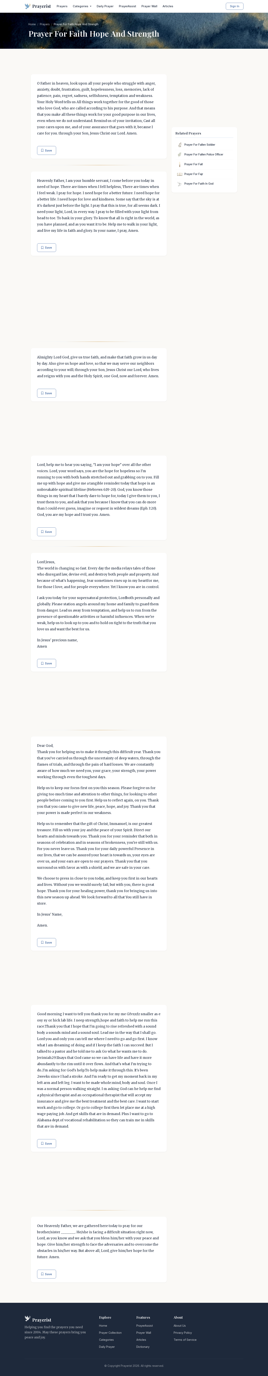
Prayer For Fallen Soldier (199, 144)
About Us (180, 1325)
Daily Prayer (105, 6)
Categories (106, 1339)
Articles (168, 6)
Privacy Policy (183, 1332)
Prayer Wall (149, 6)
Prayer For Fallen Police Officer (203, 154)
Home (32, 24)
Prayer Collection (110, 1332)
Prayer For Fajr (193, 174)
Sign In (234, 6)
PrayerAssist (127, 6)
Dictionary (142, 1346)
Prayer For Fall (193, 164)
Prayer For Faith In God (198, 183)
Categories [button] (81, 6)
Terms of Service (185, 1339)
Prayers (62, 6)
